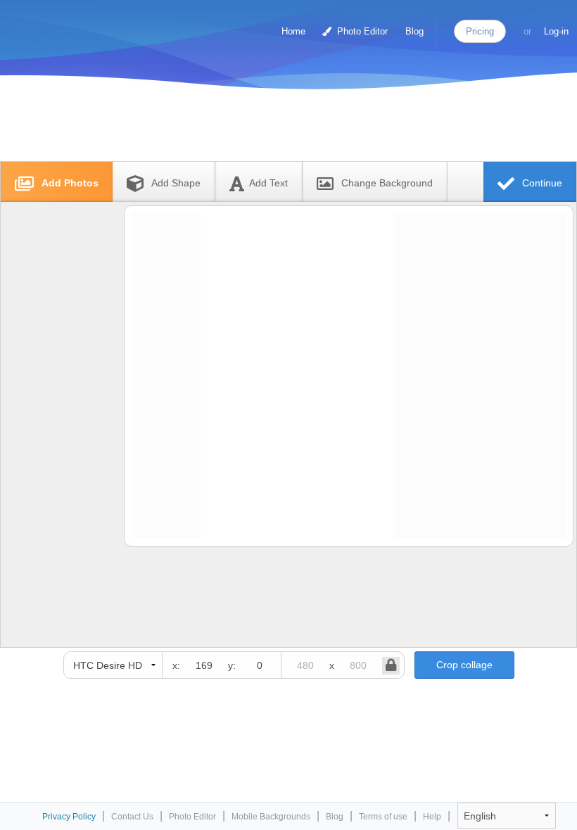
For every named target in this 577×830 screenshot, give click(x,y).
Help (432, 817)
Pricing (480, 31)
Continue (540, 183)
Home (293, 31)
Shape (176, 183)
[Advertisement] (274, 128)
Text (268, 183)
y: (232, 665)
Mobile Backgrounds (271, 817)
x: (176, 665)
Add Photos (69, 183)
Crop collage (464, 664)
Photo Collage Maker (69, 25)
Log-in (556, 31)
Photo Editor (361, 31)
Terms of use (383, 817)
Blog (414, 31)
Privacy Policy (69, 817)
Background (387, 183)
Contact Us (132, 817)
